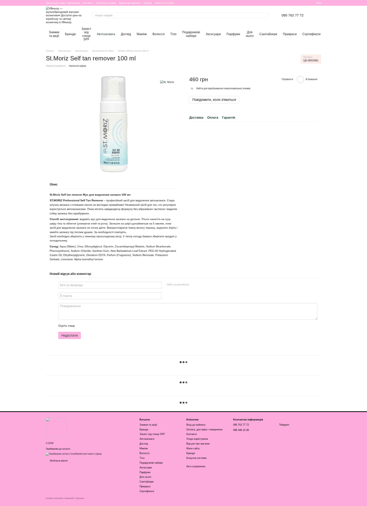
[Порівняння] (306, 2)
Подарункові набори (191, 34)
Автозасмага (106, 34)
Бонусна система (164, 3)
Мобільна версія (58, 460)
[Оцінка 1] (81, 325)
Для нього (250, 34)
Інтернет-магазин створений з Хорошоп (65, 498)
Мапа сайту (193, 448)
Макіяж (142, 34)
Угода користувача (106, 3)
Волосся (159, 34)
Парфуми (233, 34)
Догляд (126, 34)
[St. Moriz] (167, 81)
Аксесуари (213, 34)
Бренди (148, 3)
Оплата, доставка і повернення (63, 3)
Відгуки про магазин (130, 3)
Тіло (173, 34)
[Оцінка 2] (87, 325)
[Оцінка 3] (93, 325)
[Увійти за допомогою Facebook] (193, 284)
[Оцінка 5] (106, 325)
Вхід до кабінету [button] (195, 424)
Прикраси (290, 34)
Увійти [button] (199, 88)
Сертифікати (311, 34)
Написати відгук (77, 66)
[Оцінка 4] (100, 325)
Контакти (88, 3)
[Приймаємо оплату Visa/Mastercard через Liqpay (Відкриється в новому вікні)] (74, 454)
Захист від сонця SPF (86, 34)
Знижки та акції (54, 34)
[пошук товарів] (265, 15)
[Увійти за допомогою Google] (199, 284)
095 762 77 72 (293, 15)
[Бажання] (299, 2)
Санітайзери (268, 34)
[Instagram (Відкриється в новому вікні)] (289, 2)
